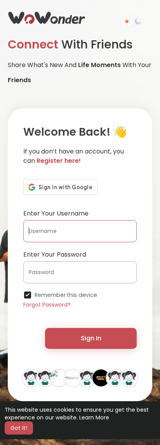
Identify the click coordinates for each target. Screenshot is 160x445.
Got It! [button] (18, 428)
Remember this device (66, 295)
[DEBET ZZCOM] (101, 377)
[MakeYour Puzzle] (59, 377)
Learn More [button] (94, 417)
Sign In (91, 338)
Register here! (59, 160)
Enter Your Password (54, 254)
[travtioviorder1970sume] (31, 377)
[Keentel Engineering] (73, 377)
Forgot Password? (47, 305)
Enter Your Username (56, 213)
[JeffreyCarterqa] (114, 377)
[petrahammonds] (45, 377)
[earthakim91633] (87, 377)
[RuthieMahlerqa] (128, 377)
